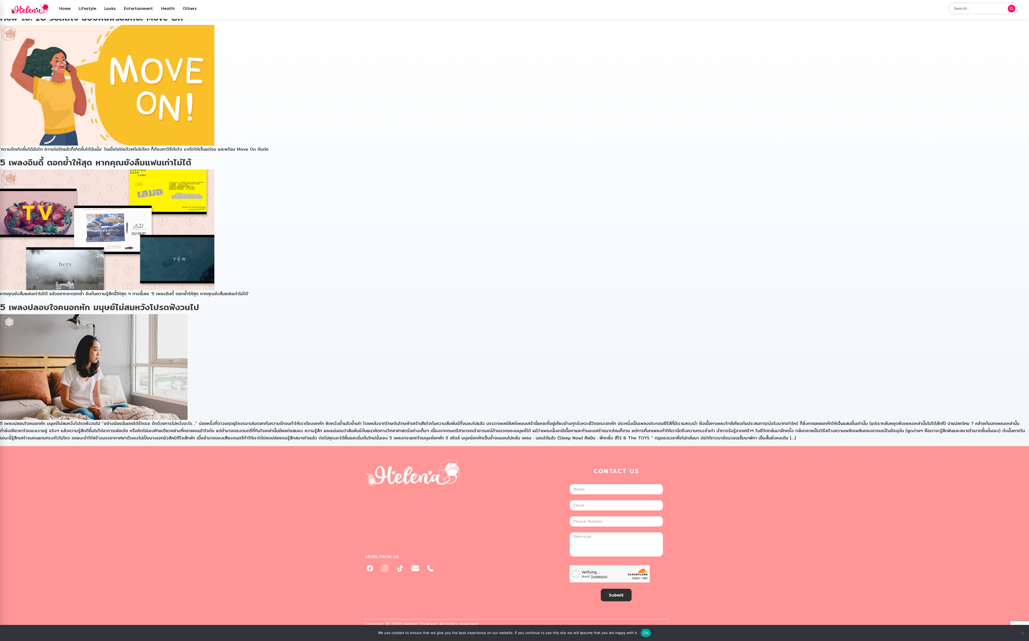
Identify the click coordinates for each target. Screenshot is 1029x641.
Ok (645, 633)
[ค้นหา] (1011, 8)
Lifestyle (87, 8)
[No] (1022, 633)
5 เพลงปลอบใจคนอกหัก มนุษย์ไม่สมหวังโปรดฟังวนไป (99, 307)
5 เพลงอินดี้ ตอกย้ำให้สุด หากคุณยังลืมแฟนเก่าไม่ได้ (95, 162)
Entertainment (138, 8)
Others (190, 8)
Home (64, 8)
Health (168, 8)
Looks (110, 8)
